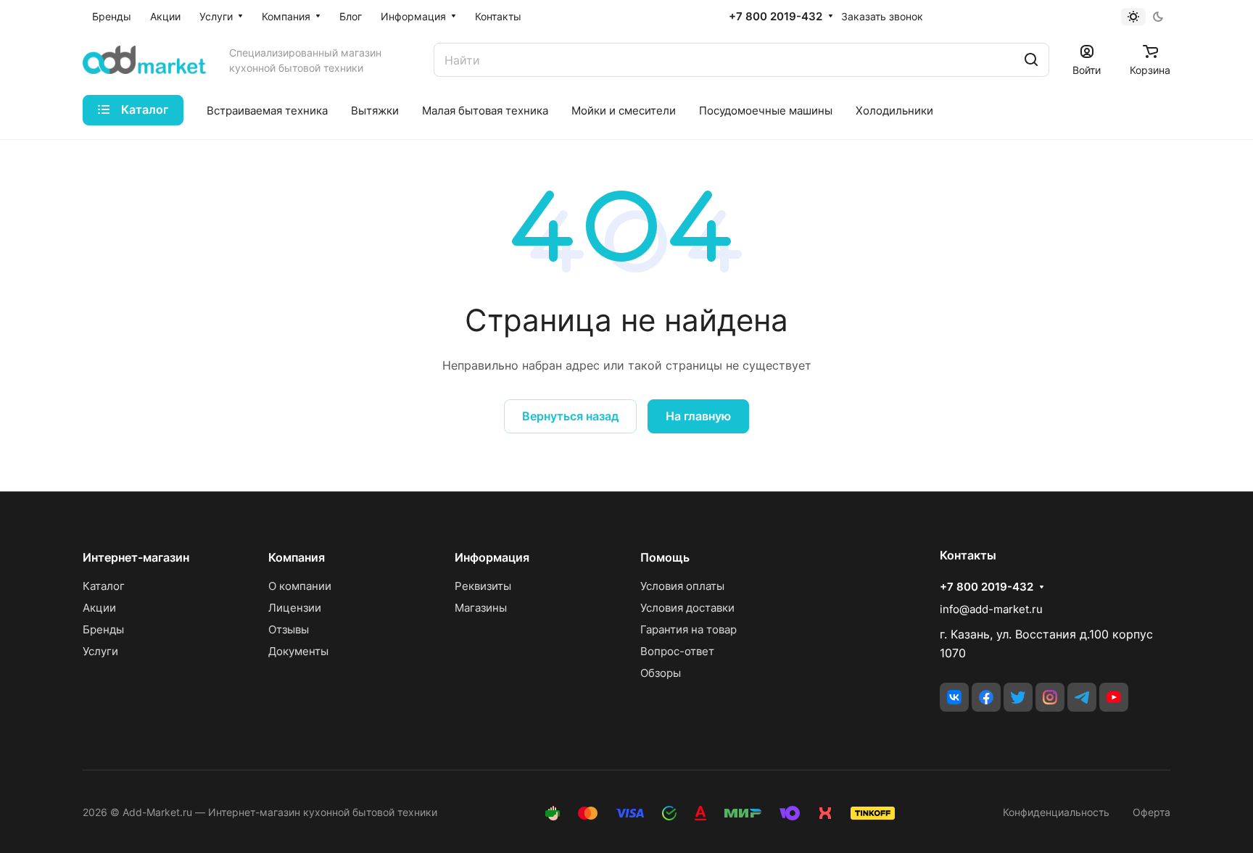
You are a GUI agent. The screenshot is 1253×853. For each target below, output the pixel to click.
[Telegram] (1081, 697)
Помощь (665, 557)
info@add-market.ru (991, 609)
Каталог (104, 586)
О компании (299, 586)
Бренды (103, 629)
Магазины (481, 608)
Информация (492, 557)
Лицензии (294, 608)
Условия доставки (687, 608)
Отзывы (288, 629)
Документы (298, 651)
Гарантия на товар (688, 629)
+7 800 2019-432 (775, 16)
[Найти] (1031, 60)
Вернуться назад (570, 416)
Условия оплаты (682, 586)
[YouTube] (1113, 697)
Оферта (1151, 812)
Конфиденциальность (1056, 812)
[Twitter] (1018, 697)
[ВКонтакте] (954, 697)
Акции (99, 608)
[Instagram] (1049, 697)
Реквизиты (483, 586)
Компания (296, 557)
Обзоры (660, 673)
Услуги (100, 651)
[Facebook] (986, 697)
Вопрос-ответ (677, 651)
